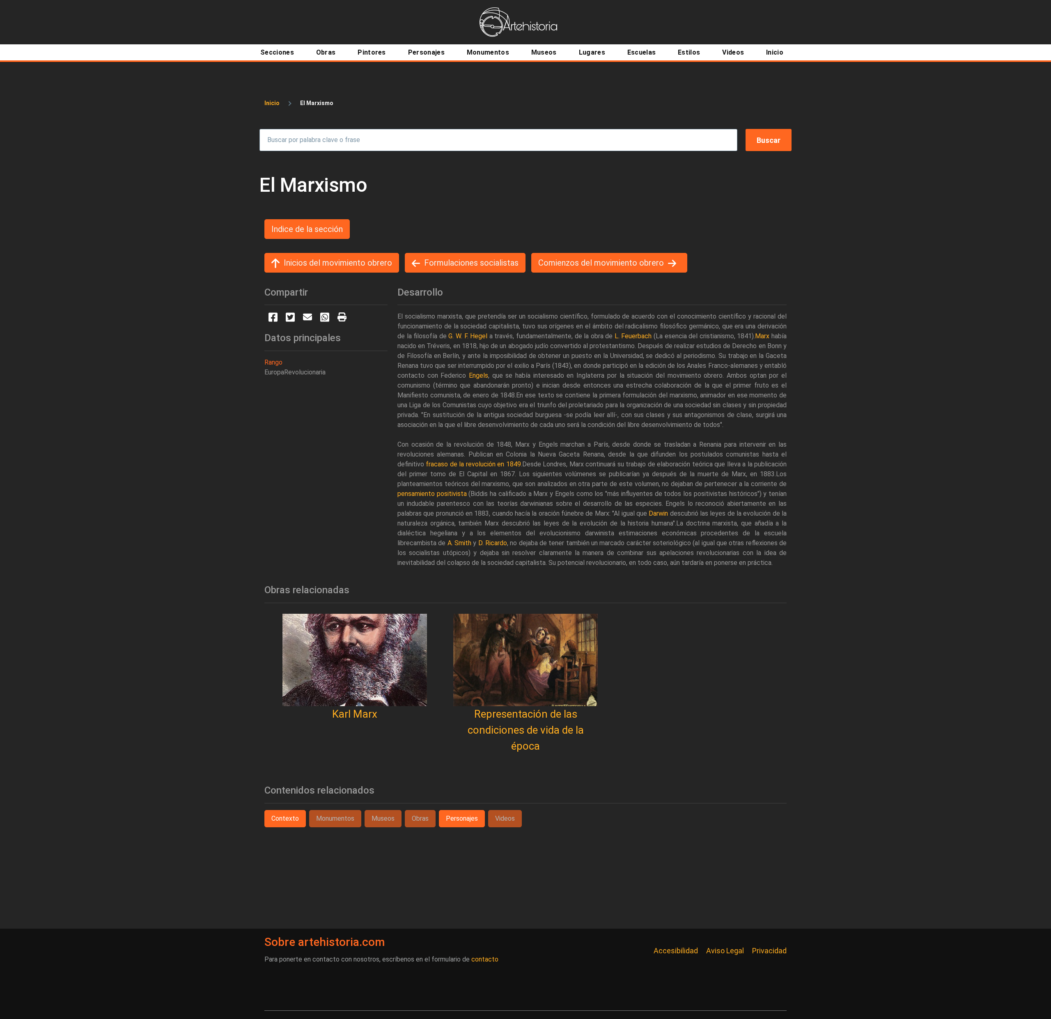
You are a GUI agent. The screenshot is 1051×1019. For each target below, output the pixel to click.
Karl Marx (354, 714)
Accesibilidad (676, 950)
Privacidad (769, 950)
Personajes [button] (462, 818)
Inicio (272, 103)
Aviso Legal (725, 950)
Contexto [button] (285, 818)
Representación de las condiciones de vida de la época (526, 730)
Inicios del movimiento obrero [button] (338, 263)
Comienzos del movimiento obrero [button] (601, 263)
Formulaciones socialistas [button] (471, 263)
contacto (484, 959)
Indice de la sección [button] (307, 229)
